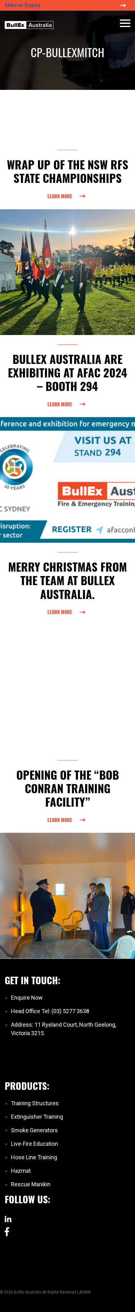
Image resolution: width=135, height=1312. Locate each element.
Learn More (59, 196)
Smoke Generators (34, 1130)
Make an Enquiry (22, 5)
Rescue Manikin (31, 1184)
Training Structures (35, 1103)
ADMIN (85, 1292)
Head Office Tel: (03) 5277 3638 (50, 1011)
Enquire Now (27, 997)
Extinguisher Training (37, 1116)
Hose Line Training (34, 1157)
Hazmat (21, 1170)
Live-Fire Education (34, 1143)
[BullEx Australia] (29, 24)
